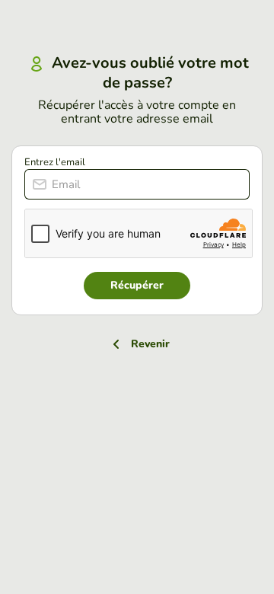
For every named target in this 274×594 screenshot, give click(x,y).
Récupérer (137, 285)
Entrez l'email (54, 162)
